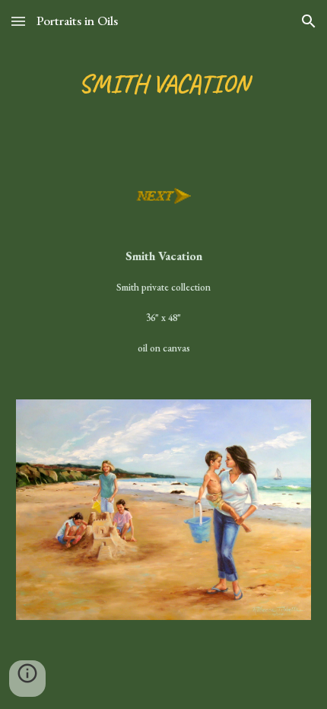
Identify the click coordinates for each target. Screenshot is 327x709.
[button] (18, 21)
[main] (164, 84)
